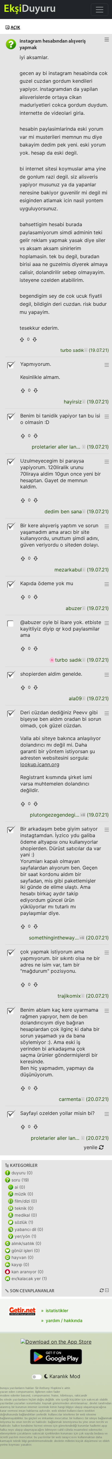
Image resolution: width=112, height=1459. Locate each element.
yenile (91, 1147)
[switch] (37, 1376)
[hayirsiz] (83, 402)
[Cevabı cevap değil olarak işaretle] (10, 365)
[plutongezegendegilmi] (82, 815)
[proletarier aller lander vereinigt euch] (83, 447)
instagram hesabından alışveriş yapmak (53, 44)
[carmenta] (82, 1099)
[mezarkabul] (83, 569)
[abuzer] (83, 608)
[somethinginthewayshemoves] (81, 938)
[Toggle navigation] (99, 9)
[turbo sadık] (85, 350)
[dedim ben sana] (83, 511)
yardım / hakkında (64, 1320)
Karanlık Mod (64, 1376)
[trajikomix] (82, 996)
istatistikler (57, 1310)
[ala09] (83, 698)
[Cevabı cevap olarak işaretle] (10, 623)
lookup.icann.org (39, 764)
